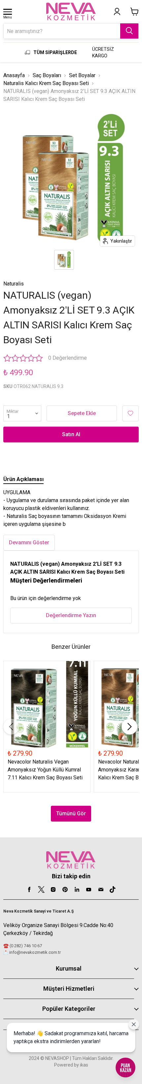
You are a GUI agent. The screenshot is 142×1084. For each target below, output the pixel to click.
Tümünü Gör (71, 813)
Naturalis (13, 284)
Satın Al (71, 434)
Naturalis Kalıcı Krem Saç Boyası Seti (46, 83)
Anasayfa (14, 75)
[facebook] (29, 889)
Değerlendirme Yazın (71, 615)
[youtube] (88, 889)
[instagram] (53, 889)
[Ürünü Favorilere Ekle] (130, 413)
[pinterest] (65, 889)
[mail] (100, 889)
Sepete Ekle (82, 413)
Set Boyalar (82, 75)
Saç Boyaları (47, 75)
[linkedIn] (77, 889)
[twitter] (41, 889)
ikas (84, 1065)
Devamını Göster (29, 542)
